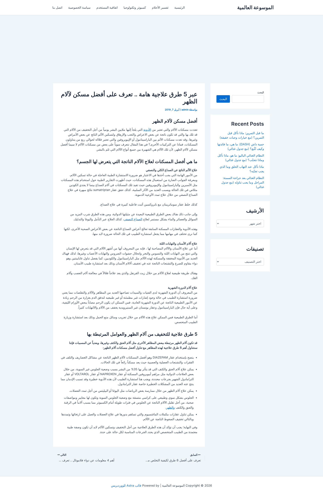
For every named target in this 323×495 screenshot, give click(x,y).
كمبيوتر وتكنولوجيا (135, 7)
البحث (260, 92)
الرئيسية (179, 7)
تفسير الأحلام (160, 7)
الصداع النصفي (133, 219)
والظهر (170, 407)
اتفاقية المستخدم (107, 7)
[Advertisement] (161, 43)
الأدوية (147, 129)
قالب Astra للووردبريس (126, 485)
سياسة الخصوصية (79, 7)
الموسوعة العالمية (255, 7)
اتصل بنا (57, 7)
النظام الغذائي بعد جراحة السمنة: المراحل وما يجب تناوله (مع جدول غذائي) (242, 182)
